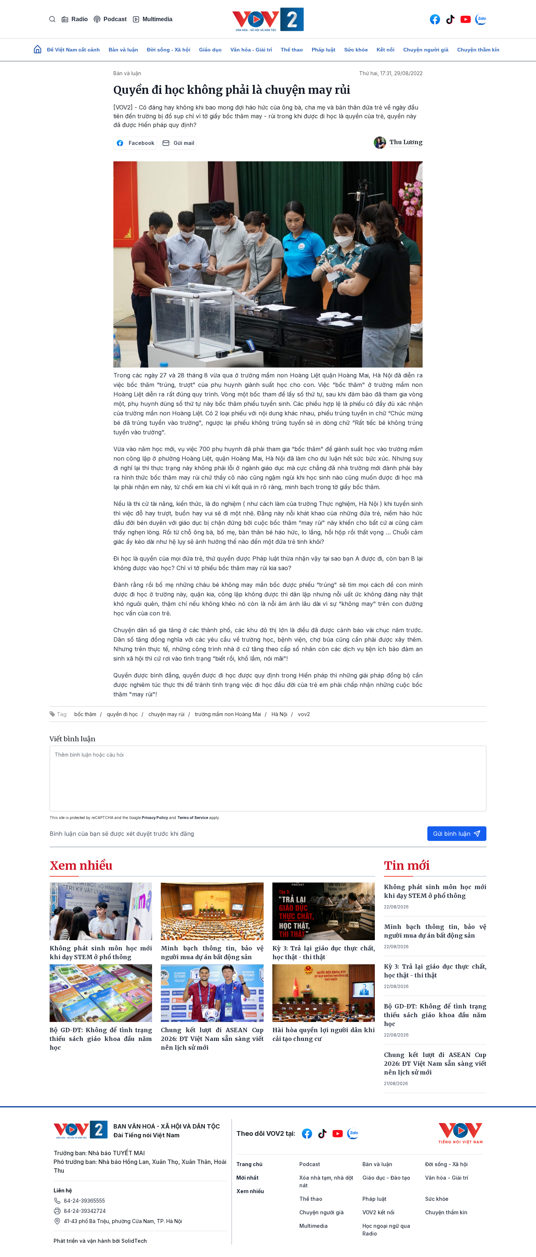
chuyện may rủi (166, 714)
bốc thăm (85, 714)
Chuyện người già (425, 50)
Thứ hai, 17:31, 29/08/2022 (391, 73)
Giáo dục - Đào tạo (386, 1178)
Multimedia (157, 19)
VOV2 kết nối (378, 1212)
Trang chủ (249, 1164)
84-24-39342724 (85, 1211)
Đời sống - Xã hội (168, 50)
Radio (79, 19)
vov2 (304, 714)
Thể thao (292, 50)
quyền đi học (122, 714)
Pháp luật (323, 50)
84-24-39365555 (84, 1201)
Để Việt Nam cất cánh (73, 50)
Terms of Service (192, 817)
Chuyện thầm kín (478, 50)
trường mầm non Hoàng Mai (228, 714)
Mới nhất (247, 1178)
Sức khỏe (356, 50)
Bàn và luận (123, 50)
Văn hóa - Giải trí (251, 50)
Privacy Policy (155, 817)
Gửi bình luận (451, 833)
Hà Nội (279, 714)
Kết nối (386, 50)
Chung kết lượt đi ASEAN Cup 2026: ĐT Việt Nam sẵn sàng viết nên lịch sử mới (435, 1063)
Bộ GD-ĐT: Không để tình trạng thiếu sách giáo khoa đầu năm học (435, 1015)
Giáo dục (210, 50)
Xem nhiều (250, 1191)
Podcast (115, 19)
